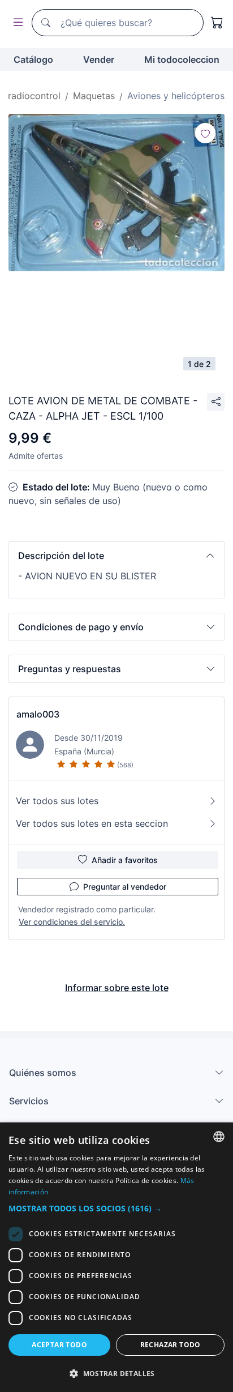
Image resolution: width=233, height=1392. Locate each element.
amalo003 (37, 714)
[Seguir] (205, 133)
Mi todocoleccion (181, 59)
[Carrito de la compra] (217, 22)
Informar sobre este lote (117, 987)
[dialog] (116, 1257)
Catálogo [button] (33, 59)
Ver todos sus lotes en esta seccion (92, 823)
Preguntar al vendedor (124, 886)
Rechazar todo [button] (170, 1345)
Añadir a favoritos (125, 860)
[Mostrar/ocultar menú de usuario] (16, 23)
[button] (116, 555)
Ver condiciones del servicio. (72, 921)
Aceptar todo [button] (59, 1345)
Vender (98, 59)
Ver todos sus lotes (57, 800)
